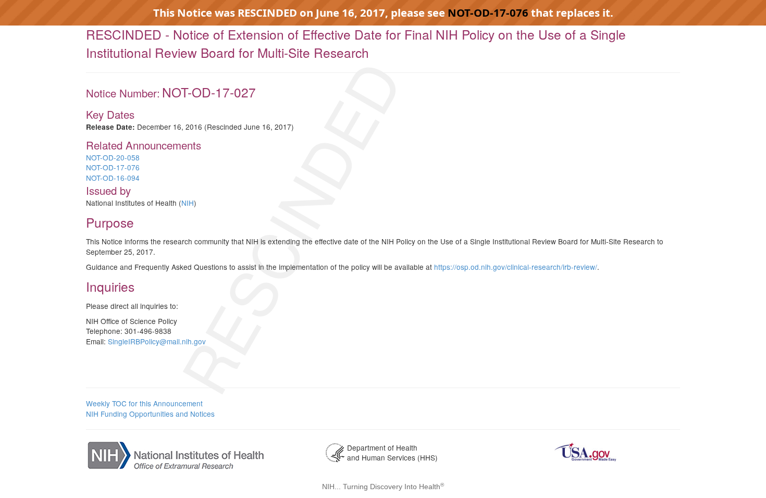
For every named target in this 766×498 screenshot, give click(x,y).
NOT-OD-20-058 (113, 157)
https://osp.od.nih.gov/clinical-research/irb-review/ (515, 267)
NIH (187, 202)
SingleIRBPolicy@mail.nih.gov (157, 341)
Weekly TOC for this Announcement (144, 403)
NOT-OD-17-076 (489, 12)
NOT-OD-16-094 (113, 177)
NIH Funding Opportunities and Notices (150, 413)
